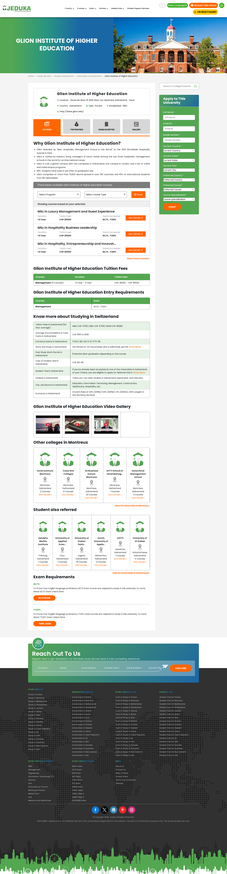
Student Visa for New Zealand (172, 752)
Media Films (33, 793)
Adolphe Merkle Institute (43, 541)
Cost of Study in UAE (125, 755)
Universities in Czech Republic (86, 735)
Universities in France (81, 697)
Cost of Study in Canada (127, 745)
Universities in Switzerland (84, 707)
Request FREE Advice (205, 5)
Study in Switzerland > (65, 76)
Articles (102, 8)
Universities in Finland (82, 724)
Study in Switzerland (37, 705)
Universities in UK (80, 738)
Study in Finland (35, 718)
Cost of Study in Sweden (127, 728)
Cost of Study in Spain (126, 714)
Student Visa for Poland (170, 721)
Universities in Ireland (82, 711)
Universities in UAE (80, 755)
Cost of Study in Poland (126, 721)
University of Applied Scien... (62, 541)
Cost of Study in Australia (127, 748)
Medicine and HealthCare (39, 800)
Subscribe (180, 668)
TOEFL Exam (77, 780)
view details (134, 217)
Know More (135, 346)
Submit (172, 207)
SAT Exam (76, 776)
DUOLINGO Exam (79, 800)
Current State (171, 155)
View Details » (45, 494)
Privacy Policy (122, 776)
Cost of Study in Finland (127, 724)
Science (31, 780)
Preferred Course (172, 185)
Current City (170, 165)
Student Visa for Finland (170, 724)
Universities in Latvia (81, 731)
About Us (120, 766)
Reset (139, 194)
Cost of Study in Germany (127, 700)
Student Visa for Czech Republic (174, 735)
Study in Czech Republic (39, 729)
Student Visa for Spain (169, 714)
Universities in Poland (82, 721)
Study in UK (33, 732)
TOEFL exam (45, 623)
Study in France (35, 694)
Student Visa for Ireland (170, 711)
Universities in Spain (81, 714)
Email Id (167, 123)
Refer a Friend (122, 773)
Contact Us (121, 770)
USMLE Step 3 (78, 797)
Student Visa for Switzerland (172, 707)
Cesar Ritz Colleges (68, 472)
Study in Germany (36, 698)
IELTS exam (44, 598)
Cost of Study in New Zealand (129, 752)
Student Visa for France (170, 697)
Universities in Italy (80, 718)
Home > (32, 76)
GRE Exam (76, 773)
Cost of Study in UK (124, 738)
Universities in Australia (83, 748)
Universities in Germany (83, 700)
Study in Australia (36, 742)
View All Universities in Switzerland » (131, 573)
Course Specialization (174, 194)
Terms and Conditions (126, 780)
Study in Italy (34, 715)
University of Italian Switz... (82, 541)
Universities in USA (80, 741)
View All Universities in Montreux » (132, 505)
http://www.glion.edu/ (71, 111)
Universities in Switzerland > (90, 76)
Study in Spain (35, 711)
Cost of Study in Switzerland (128, 707)
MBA (30, 766)
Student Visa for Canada (170, 745)
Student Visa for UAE (168, 755)
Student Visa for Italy (169, 718)
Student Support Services (138, 8)
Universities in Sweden (82, 728)
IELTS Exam (77, 770)
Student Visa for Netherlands (172, 704)
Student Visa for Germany (171, 700)
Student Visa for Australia (171, 748)
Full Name (168, 112)
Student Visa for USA (168, 741)
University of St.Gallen (140, 540)
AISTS (120, 538)
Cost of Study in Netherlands (129, 704)
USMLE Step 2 (78, 793)
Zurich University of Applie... (101, 541)
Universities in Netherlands (84, 704)
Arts (30, 783)
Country (68, 8)
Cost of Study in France (126, 697)
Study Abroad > (45, 76)
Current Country (172, 146)
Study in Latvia (35, 725)
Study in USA (34, 735)
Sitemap (119, 783)
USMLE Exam (77, 787)
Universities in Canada (82, 745)
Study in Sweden (35, 722)
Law (30, 797)
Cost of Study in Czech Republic (130, 735)
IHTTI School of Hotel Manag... (115, 472)
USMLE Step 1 (77, 790)
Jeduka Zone (116, 8)
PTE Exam (76, 783)
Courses (80, 8)
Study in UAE (34, 749)
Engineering (33, 773)
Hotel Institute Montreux (45, 472)
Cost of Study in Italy (125, 718)
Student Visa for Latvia (169, 731)
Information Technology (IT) (41, 776)
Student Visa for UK (168, 738)
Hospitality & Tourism (38, 787)
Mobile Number (171, 134)
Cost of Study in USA (125, 741)
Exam (91, 8)
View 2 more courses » (138, 258)
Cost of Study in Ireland (126, 711)
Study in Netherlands (37, 701)
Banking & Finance (36, 790)
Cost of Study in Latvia (126, 731)
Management (34, 770)
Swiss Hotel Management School (138, 474)
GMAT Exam (77, 766)
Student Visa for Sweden (170, 728)
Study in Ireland (35, 708)
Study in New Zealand (38, 746)
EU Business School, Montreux (91, 474)
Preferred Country (173, 175)
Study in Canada (36, 739)
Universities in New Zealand (84, 752)
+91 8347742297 (206, 12)
